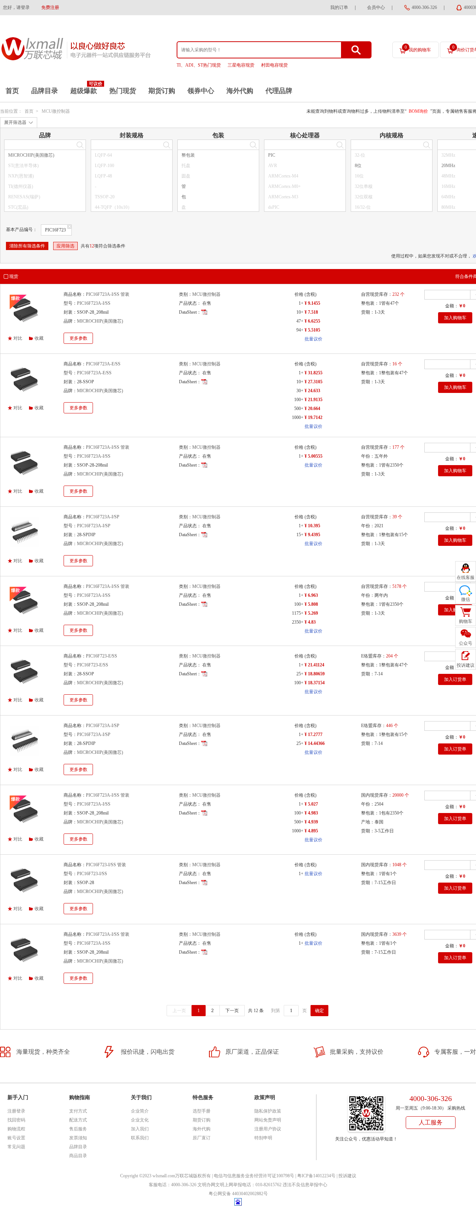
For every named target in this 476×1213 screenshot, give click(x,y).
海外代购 (239, 91)
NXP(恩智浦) (21, 176)
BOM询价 (418, 111)
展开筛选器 (15, 122)
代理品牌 (279, 91)
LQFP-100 (104, 165)
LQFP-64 (103, 155)
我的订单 (339, 7)
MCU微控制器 (56, 111)
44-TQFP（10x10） (113, 207)
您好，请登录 (16, 7)
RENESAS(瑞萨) (24, 196)
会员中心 (376, 7)
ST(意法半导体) (23, 165)
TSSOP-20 (105, 196)
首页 (12, 91)
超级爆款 (83, 91)
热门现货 (122, 91)
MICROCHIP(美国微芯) (31, 155)
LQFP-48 (103, 176)
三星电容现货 (241, 65)
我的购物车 (418, 48)
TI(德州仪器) (20, 186)
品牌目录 (44, 91)
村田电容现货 (274, 65)
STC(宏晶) (18, 207)
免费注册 (50, 7)
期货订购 (161, 91)
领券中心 (200, 91)
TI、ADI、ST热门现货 (199, 65)
